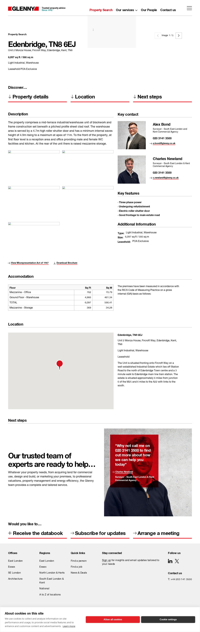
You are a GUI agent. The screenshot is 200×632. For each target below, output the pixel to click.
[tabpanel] (138, 29)
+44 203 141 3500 (181, 579)
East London (15, 561)
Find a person (79, 561)
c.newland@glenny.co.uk (166, 177)
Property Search (101, 9)
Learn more (69, 626)
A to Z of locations (50, 595)
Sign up (106, 560)
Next (179, 36)
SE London (14, 573)
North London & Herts (52, 573)
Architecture (15, 579)
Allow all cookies (113, 619)
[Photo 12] (34, 197)
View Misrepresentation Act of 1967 (30, 262)
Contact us (168, 9)
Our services (125, 9)
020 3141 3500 (162, 138)
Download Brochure (67, 262)
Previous (158, 36)
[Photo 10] (88, 197)
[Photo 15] (34, 161)
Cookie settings (168, 619)
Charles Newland (124, 471)
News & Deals (79, 573)
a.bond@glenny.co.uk (164, 143)
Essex (11, 567)
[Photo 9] (88, 161)
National (44, 588)
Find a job (76, 567)
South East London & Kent (51, 581)
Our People (149, 9)
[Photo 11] (34, 233)
